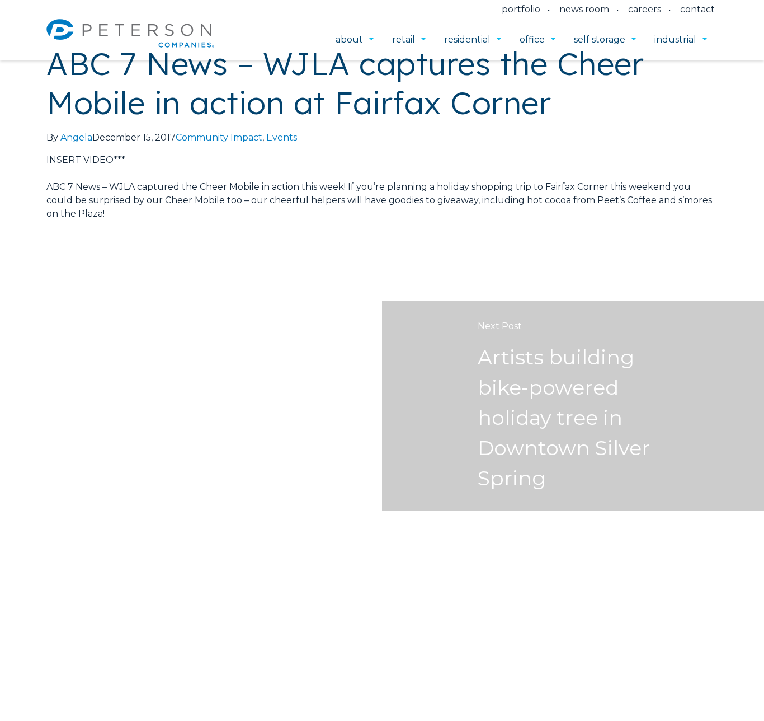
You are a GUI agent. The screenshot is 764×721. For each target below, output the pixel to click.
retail (403, 39)
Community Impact (219, 137)
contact (697, 9)
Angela (76, 137)
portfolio (521, 9)
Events (281, 137)
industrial (675, 39)
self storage (599, 39)
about (349, 39)
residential (467, 39)
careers (644, 9)
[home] (130, 39)
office (532, 39)
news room (584, 9)
